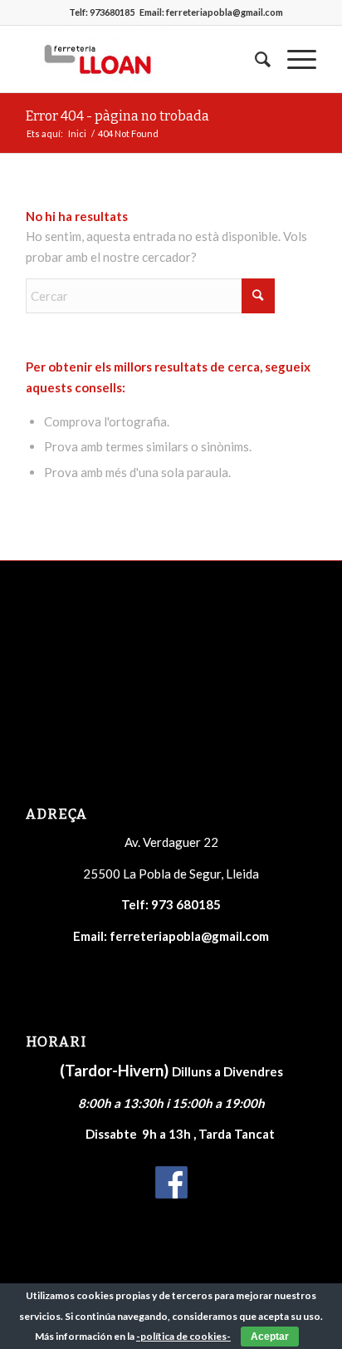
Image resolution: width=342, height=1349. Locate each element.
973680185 (112, 12)
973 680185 (186, 904)
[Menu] (293, 59)
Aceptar (270, 1336)
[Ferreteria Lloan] (142, 59)
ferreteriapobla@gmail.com (224, 12)
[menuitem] (254, 59)
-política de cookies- (183, 1336)
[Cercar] (254, 59)
